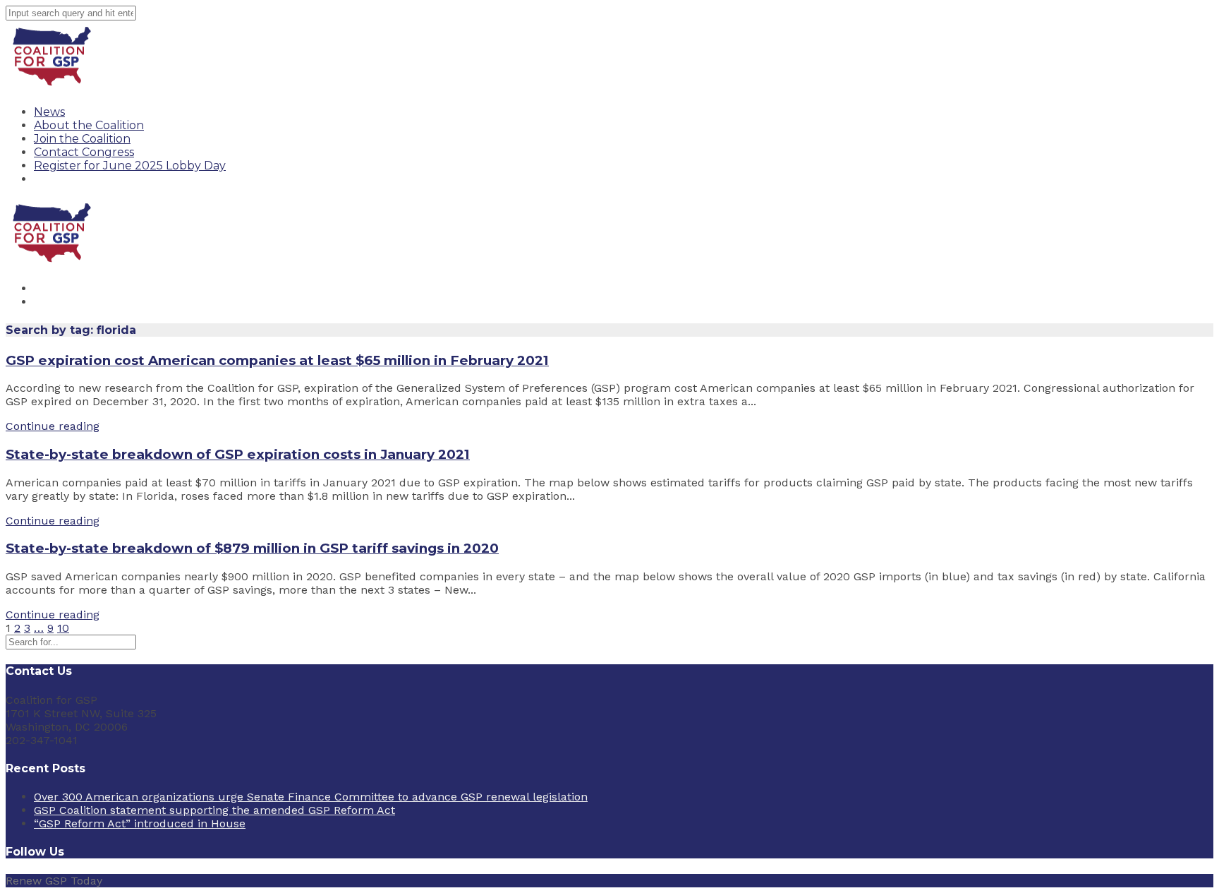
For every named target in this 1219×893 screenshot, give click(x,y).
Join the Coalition (82, 138)
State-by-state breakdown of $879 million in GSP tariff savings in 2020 (252, 548)
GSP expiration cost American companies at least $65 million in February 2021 (277, 360)
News (49, 112)
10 (63, 628)
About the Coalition (89, 125)
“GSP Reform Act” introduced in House (139, 823)
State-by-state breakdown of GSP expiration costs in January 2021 (238, 454)
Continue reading (52, 426)
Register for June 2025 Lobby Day (130, 165)
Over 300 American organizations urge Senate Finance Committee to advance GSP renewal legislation (311, 796)
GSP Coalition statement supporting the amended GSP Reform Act (214, 810)
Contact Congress (84, 152)
